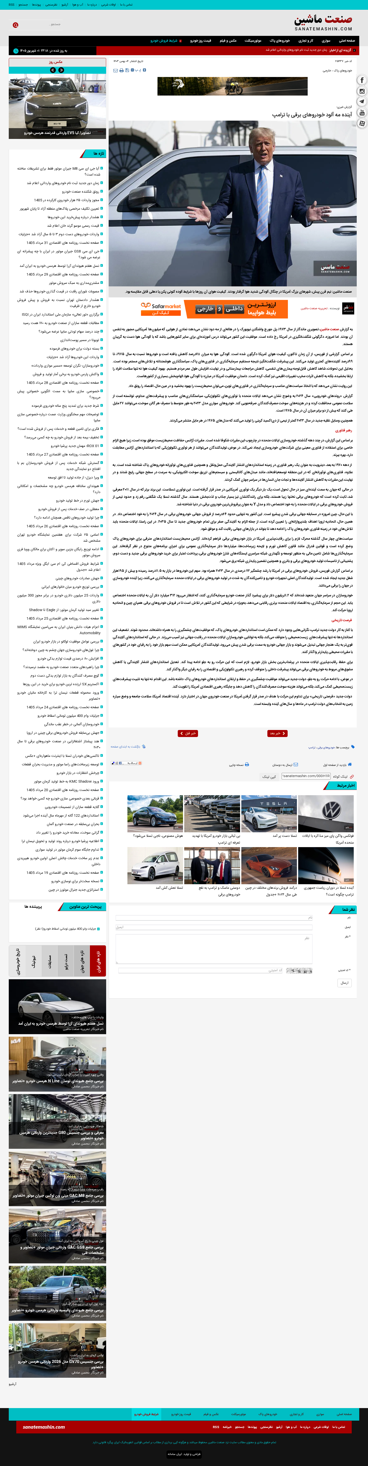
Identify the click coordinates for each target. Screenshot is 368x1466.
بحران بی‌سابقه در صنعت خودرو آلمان (73, 824)
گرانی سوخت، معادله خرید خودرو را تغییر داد (67, 833)
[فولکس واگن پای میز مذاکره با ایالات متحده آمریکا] (326, 813)
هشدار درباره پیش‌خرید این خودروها (73, 217)
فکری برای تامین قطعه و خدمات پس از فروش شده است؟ (58, 429)
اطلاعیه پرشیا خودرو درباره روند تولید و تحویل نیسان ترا (60, 841)
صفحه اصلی (347, 41)
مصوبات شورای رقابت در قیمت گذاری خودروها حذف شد (59, 292)
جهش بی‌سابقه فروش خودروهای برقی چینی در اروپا (63, 733)
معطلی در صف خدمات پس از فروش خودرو (68, 509)
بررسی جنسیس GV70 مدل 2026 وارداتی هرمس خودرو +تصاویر (61, 1364)
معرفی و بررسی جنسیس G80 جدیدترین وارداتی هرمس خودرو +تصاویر (61, 1135)
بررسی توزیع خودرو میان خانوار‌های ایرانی (70, 587)
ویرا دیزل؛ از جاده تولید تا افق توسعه (73, 478)
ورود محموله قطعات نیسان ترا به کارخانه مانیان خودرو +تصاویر (58, 696)
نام (348, 918)
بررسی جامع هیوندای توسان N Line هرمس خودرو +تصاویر (58, 1081)
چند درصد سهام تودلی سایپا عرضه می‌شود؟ (69, 332)
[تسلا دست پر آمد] (269, 813)
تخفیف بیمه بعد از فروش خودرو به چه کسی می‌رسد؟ (61, 438)
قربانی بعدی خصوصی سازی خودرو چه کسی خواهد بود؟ (60, 799)
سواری (326, 41)
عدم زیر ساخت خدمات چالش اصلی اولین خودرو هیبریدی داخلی (58, 861)
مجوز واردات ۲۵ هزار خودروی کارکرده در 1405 (66, 200)
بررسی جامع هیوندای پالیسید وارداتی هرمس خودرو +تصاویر (58, 1310)
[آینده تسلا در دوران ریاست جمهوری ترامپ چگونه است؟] (326, 865)
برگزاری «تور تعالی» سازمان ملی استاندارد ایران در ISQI (60, 315)
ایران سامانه (175, 1454)
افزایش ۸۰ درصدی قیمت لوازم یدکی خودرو (68, 659)
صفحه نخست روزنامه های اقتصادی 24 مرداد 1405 (63, 707)
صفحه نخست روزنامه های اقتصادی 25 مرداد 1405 (63, 619)
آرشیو (65, 4)
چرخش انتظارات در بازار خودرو (78, 773)
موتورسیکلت (253, 41)
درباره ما (92, 4)
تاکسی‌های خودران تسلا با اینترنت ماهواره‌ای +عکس (62, 756)
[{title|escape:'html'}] (57, 106)
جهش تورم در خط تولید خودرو (77, 501)
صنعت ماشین (329, 330)
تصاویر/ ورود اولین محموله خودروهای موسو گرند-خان (57, 133)
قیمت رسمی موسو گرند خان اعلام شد (73, 226)
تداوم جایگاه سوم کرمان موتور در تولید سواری (67, 850)
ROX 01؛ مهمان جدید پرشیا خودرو (75, 446)
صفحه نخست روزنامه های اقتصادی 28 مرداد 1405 (63, 383)
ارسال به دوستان (282, 765)
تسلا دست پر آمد (285, 836)
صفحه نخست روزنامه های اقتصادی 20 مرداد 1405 (63, 790)
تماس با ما (126, 4)
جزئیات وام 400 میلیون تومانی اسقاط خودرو (68, 716)
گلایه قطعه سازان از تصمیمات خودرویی (72, 807)
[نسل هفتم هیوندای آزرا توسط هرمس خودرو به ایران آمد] (57, 1006)
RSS (11, 4)
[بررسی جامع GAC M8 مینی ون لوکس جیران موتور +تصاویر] (57, 1178)
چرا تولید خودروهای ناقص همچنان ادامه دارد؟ (66, 518)
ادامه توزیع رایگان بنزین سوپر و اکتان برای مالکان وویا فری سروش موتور (58, 552)
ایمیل (347, 927)
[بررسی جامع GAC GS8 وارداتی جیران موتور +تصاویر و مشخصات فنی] (57, 1236)
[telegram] (362, 102)
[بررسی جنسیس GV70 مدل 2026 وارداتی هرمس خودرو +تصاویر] (57, 1350)
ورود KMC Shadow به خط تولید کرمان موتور (66, 782)
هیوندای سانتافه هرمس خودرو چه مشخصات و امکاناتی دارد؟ (58, 489)
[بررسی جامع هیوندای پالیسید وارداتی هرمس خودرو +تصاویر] (57, 1293)
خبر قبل (190, 733)
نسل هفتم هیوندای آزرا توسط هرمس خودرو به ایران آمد (59, 266)
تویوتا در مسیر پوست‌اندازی (79, 340)
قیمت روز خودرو (200, 41)
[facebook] (362, 80)
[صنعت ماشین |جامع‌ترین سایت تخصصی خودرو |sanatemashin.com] (310, 23)
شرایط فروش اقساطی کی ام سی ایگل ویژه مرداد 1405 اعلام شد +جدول (58, 567)
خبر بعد (275, 733)
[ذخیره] (127, 70)
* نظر (347, 937)
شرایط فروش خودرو (163, 41)
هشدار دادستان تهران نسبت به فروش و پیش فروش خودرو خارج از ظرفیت (58, 303)
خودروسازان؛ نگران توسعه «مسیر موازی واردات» (65, 366)
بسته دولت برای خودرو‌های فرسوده (74, 349)
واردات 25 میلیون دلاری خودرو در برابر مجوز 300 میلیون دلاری (58, 599)
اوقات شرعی (108, 4)
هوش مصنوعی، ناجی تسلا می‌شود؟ (158, 836)
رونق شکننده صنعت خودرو (311, 49)
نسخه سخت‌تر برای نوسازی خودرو (75, 881)
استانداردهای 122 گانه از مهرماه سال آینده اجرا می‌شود (61, 816)
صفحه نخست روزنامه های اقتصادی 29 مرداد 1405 (63, 275)
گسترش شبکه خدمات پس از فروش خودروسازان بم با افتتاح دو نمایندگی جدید (58, 466)
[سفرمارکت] (213, 309)
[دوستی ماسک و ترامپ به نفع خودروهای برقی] (212, 865)
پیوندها (36, 4)
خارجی (327, 70)
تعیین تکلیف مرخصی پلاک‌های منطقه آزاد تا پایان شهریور (59, 209)
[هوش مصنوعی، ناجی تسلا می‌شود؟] (155, 813)
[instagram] (362, 91)
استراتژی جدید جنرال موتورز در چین (74, 890)
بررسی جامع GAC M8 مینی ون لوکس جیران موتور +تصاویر (58, 1196)
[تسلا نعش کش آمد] (155, 865)
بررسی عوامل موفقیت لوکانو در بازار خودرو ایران (66, 642)
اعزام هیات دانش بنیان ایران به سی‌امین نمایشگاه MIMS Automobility (58, 630)
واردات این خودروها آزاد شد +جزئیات (73, 357)
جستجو (23, 4)
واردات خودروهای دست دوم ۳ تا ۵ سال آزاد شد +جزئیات (59, 234)
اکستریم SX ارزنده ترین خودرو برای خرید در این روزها (61, 684)
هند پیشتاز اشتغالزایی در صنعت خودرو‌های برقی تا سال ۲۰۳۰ (58, 745)
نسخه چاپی (236, 765)
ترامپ (311, 748)
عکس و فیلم (228, 41)
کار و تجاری (305, 41)
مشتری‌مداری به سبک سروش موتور (74, 283)
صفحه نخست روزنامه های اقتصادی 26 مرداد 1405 (63, 526)
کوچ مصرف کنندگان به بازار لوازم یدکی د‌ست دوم (65, 676)
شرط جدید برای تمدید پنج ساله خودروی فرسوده (65, 406)
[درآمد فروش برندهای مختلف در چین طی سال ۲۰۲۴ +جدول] (269, 865)
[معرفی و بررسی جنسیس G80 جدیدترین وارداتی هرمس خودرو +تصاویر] (57, 1121)
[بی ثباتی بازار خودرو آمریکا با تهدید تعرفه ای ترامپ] (212, 813)
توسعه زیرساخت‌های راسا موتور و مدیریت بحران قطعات (60, 765)
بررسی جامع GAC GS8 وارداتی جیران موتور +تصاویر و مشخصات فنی (62, 1250)
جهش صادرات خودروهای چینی (77, 579)
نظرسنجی (51, 4)
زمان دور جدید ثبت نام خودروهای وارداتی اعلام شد (63, 183)
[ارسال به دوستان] (115, 70)
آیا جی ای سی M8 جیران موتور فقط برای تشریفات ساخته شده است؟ (58, 172)
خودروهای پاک (280, 41)
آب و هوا (77, 4)
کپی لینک (269, 777)
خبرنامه (227, 1427)
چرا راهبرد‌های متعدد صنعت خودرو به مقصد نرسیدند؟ (61, 667)
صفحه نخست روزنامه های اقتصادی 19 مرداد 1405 (63, 873)
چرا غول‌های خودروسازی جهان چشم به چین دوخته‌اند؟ (61, 650)
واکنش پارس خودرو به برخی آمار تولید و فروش (66, 374)
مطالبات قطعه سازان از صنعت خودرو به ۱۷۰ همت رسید (61, 323)
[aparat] (362, 124)
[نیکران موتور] (232, 86)
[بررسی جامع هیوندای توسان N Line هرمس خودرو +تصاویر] (57, 1064)
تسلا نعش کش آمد (169, 888)
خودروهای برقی (326, 748)
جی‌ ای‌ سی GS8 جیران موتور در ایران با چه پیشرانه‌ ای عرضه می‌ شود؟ (58, 255)
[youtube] (362, 112)
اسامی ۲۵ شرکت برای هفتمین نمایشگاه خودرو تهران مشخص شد (58, 538)
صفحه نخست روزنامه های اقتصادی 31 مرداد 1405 (63, 243)
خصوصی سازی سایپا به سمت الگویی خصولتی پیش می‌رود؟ (58, 394)
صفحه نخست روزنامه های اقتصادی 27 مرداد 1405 (63, 455)
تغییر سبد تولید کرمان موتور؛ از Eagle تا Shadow (64, 610)
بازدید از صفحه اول (334, 765)
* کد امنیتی (344, 970)
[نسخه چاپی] (121, 70)
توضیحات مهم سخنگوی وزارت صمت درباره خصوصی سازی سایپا (58, 418)
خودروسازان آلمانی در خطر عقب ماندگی (71, 724)
